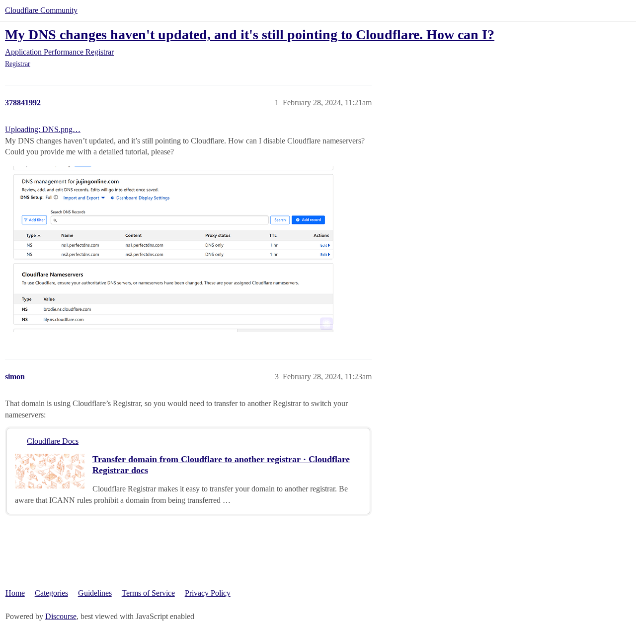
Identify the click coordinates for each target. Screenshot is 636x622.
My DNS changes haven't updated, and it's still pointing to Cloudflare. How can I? (249, 34)
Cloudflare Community (41, 10)
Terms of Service (148, 593)
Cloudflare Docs (53, 441)
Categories (51, 593)
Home (15, 593)
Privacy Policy (208, 593)
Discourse (61, 616)
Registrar (17, 64)
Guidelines (95, 593)
